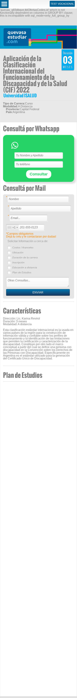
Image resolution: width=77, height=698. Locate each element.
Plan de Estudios (21, 272)
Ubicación (17, 252)
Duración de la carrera (25, 257)
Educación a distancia (24, 267)
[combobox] (12, 227)
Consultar (39, 174)
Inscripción (18, 262)
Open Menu (4, 4)
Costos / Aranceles (22, 247)
